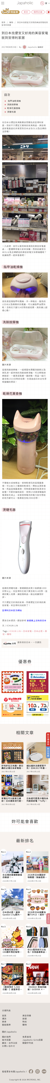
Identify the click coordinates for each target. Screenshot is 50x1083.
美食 (4, 1021)
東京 (26, 11)
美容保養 (26, 1015)
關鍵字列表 (27, 1042)
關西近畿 (38, 11)
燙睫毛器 (11, 111)
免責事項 (26, 1036)
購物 (11, 22)
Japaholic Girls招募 (32, 1039)
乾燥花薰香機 (13, 108)
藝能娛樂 (6, 1024)
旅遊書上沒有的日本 (36, 620)
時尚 (24, 1021)
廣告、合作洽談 (9, 1042)
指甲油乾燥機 (14, 100)
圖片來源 (6, 364)
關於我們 (6, 1036)
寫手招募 (6, 1039)
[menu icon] (3, 3)
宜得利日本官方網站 (12, 610)
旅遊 (24, 1018)
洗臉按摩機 (12, 104)
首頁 (3, 22)
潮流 (4, 1018)
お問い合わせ (8, 1045)
